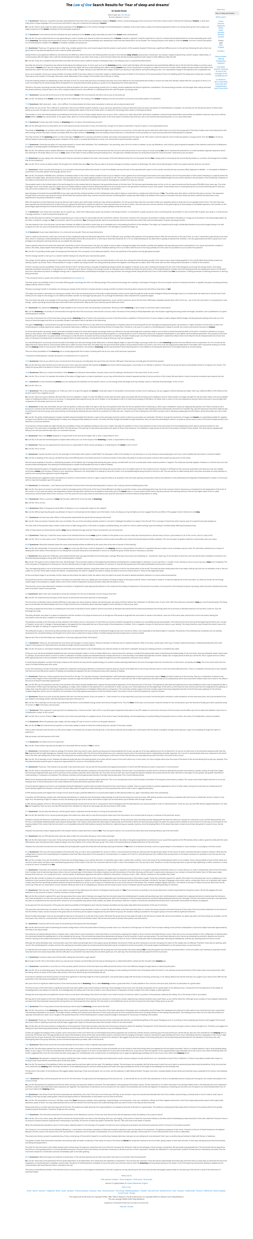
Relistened (137, 1183)
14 (28, 212)
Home (221, 21)
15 (28, 643)
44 (26, 95)
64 (26, 535)
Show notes (137, 1179)
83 (26, 48)
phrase (127, 15)
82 (26, 852)
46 (26, 407)
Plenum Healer (221, 59)
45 (28, 742)
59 (26, 517)
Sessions (221, 23)
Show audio (147, 1179)
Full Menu (221, 51)
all (122, 15)
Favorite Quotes (108, 1191)
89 (26, 544)
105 (26, 1058)
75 (26, 1114)
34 (26, 508)
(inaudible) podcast (221, 71)
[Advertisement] (126, 1223)
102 (26, 1045)
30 (28, 544)
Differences (208, 1191)
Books (221, 28)
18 (28, 21)
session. (127, 17)
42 (26, 751)
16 (26, 742)
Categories (221, 26)
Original (221, 47)
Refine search (221, 17)
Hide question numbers (110, 1179)
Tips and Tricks (153, 1191)
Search (35, 1191)
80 (26, 836)
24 (28, 721)
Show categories (126, 1179)
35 (26, 454)
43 (26, 158)
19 (28, 966)
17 (26, 104)
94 (26, 890)
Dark (221, 45)
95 (26, 21)
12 (28, 122)
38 (28, 104)
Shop (99, 1191)
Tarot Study (120, 1191)
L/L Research (220, 84)
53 (26, 144)
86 (26, 34)
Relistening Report (132, 1191)
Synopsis (221, 32)
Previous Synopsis (82, 1191)
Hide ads (123, 1206)
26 (26, 232)
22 (28, 852)
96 (26, 924)
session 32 (80, 278)
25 (28, 361)
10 (28, 34)
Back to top (126, 1187)
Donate (221, 37)
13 (28, 499)
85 (26, 966)
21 (26, 556)
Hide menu (221, 9)
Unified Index (190, 1191)
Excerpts (180, 1191)
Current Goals (123, 1193)
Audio (221, 30)
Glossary (221, 34)
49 (26, 676)
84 (26, 485)
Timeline (143, 1191)
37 (26, 870)
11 (28, 95)
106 (26, 1078)
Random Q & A (165, 1191)
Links (174, 1191)
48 (26, 767)
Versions (199, 1191)
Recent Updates (220, 1191)
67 (26, 811)
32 (26, 212)
